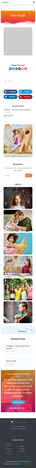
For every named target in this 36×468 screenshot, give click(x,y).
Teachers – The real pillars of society (17, 110)
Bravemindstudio (26, 464)
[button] (10, 68)
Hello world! (8, 116)
